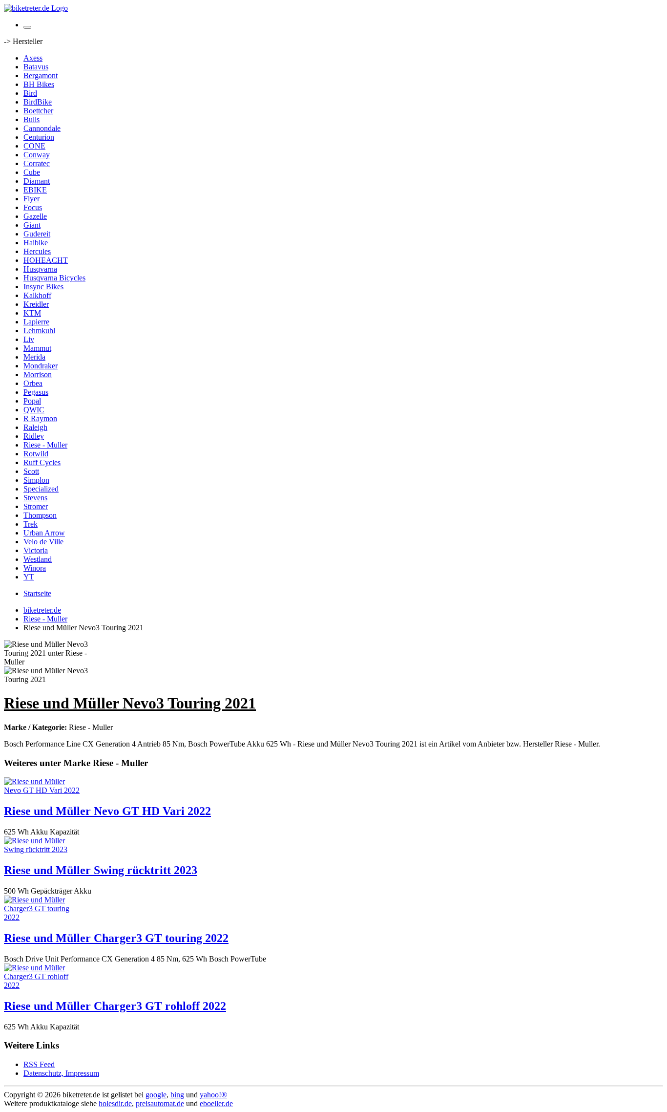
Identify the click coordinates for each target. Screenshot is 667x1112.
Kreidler (36, 304)
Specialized (41, 489)
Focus (32, 207)
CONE (34, 146)
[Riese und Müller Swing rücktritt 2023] (43, 849)
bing (177, 1095)
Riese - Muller (45, 445)
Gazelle (35, 216)
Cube (31, 172)
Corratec (36, 163)
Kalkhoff (37, 295)
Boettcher (38, 111)
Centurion (38, 137)
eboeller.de (216, 1103)
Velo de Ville (43, 541)
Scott (31, 471)
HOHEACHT (45, 260)
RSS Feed (39, 1064)
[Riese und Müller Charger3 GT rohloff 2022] (43, 985)
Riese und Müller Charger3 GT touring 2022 (116, 938)
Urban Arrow (44, 533)
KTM (32, 313)
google (156, 1095)
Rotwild (35, 453)
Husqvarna (40, 269)
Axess (32, 58)
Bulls (31, 119)
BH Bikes (38, 84)
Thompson (40, 515)
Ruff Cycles (42, 462)
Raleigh (35, 427)
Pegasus (35, 392)
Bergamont (40, 75)
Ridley (33, 436)
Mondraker (40, 366)
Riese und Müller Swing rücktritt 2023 (100, 870)
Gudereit (36, 234)
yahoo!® (213, 1095)
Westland (37, 559)
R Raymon (40, 418)
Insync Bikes (43, 286)
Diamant (36, 181)
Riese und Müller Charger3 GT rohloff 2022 (115, 1006)
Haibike (35, 242)
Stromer (35, 506)
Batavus (35, 67)
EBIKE (35, 190)
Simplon (36, 480)
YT (28, 577)
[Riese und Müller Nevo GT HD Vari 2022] (43, 790)
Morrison (37, 374)
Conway (36, 154)
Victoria (35, 550)
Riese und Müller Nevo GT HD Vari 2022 (107, 811)
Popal (32, 401)
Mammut (37, 348)
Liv (28, 339)
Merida (34, 357)
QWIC (33, 410)
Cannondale (42, 128)
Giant (32, 225)
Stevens (35, 497)
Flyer (31, 198)
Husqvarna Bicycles (54, 278)
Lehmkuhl (39, 330)
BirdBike (37, 102)
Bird (30, 93)
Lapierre (36, 322)
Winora (34, 568)
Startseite (37, 593)
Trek (30, 524)
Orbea (32, 383)
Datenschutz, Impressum (61, 1073)
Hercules (37, 251)
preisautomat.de (160, 1103)
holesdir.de (115, 1103)
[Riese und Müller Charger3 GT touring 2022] (43, 917)
